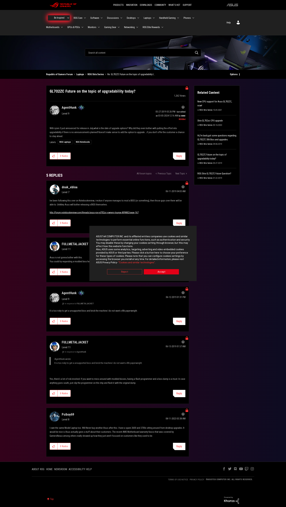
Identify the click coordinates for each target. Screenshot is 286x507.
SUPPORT (187, 5)
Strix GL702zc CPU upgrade (210, 120)
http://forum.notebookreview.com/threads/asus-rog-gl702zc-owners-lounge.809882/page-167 (94, 212)
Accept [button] (161, 272)
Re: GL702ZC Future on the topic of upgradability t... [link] (131, 74)
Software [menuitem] (94, 18)
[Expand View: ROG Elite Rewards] (162, 27)
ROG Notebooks (83, 142)
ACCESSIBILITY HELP (80, 469)
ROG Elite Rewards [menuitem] (151, 27)
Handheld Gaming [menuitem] (167, 18)
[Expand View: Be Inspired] (68, 18)
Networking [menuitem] (129, 27)
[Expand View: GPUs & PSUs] (82, 27)
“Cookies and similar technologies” (136, 262)
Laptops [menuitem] (147, 18)
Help (229, 22)
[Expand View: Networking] (137, 27)
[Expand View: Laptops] (153, 18)
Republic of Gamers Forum (59, 74)
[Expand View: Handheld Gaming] (178, 18)
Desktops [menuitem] (131, 18)
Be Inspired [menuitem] (59, 17)
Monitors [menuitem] (92, 27)
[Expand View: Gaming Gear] (118, 27)
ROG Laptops (65, 142)
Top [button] (52, 499)
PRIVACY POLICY (197, 479)
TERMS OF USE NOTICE (178, 479)
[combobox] (143, 53)
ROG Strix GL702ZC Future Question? (214, 173)
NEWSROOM (60, 469)
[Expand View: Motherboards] (62, 27)
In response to (79, 303)
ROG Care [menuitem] (78, 18)
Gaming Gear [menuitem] (110, 27)
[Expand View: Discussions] (121, 18)
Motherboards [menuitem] (52, 27)
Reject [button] (124, 272)
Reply (179, 156)
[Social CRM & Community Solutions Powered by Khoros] (231, 500)
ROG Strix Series (96, 74)
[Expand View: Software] (101, 18)
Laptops (80, 74)
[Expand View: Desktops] (138, 18)
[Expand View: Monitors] (98, 27)
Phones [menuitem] (187, 18)
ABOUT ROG (38, 469)
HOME (49, 469)
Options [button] (234, 74)
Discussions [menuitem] (113, 18)
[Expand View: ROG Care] (85, 18)
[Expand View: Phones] (193, 18)
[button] (54, 156)
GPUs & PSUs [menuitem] (73, 27)
